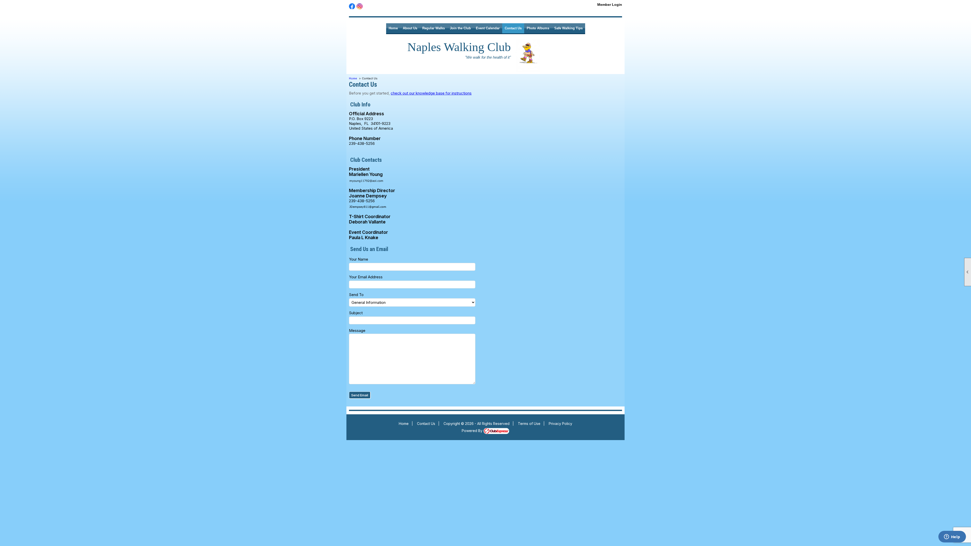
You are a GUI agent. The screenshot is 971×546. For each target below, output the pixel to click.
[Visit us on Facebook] (352, 6)
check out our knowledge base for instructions (431, 93)
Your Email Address (366, 277)
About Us (410, 28)
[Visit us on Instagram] (360, 6)
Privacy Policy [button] (560, 423)
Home (393, 28)
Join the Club (460, 28)
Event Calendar (488, 28)
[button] (360, 395)
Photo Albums (538, 28)
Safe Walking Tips (568, 28)
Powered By (472, 430)
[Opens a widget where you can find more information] (952, 537)
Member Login (609, 5)
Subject (356, 312)
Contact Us (513, 28)
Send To (356, 294)
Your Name (358, 259)
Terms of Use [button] (529, 423)
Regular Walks (433, 28)
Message (357, 330)
